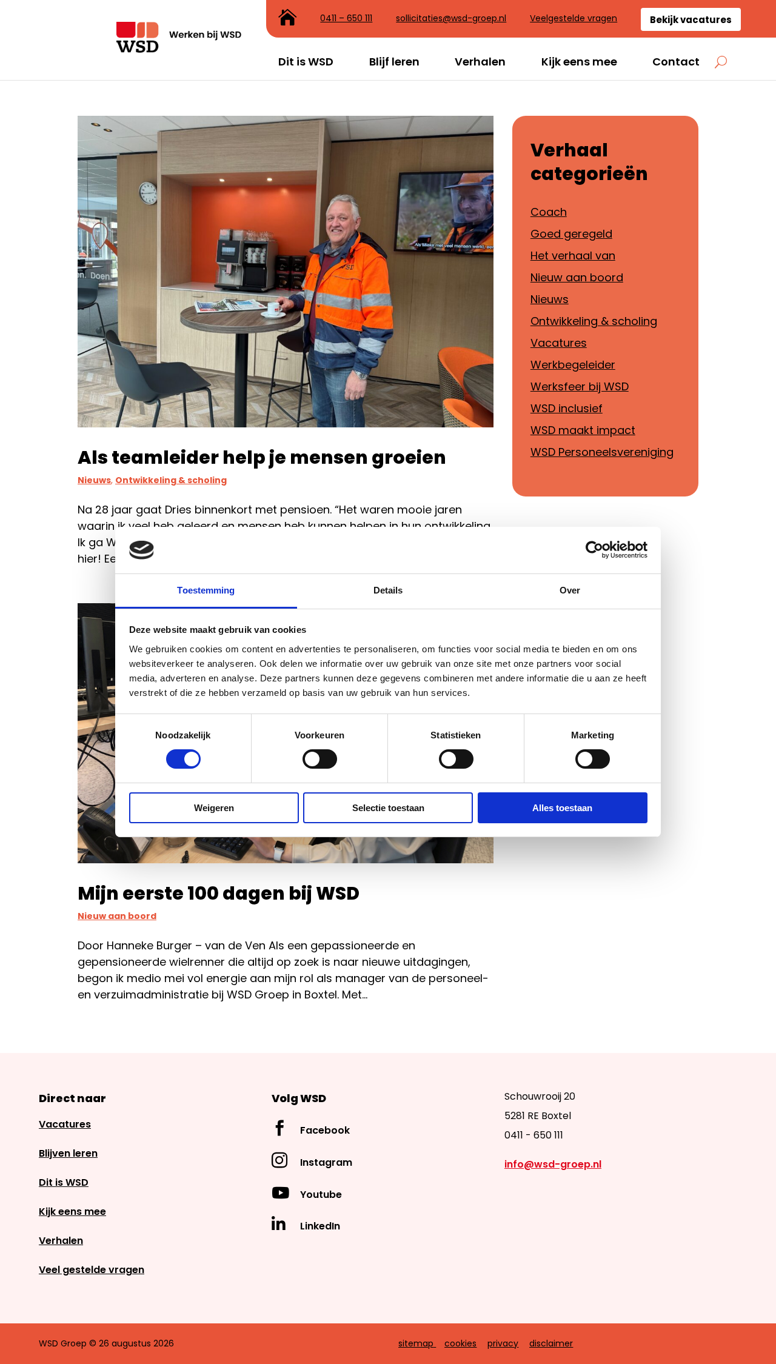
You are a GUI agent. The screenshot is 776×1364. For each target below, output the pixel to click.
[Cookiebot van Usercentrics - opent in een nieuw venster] (594, 550)
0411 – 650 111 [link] (346, 19)
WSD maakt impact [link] (582, 430)
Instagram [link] (326, 1162)
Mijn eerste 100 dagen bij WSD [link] (219, 893)
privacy (502, 1343)
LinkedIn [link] (320, 1226)
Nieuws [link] (94, 480)
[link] (179, 48)
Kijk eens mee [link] (579, 62)
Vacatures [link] (558, 342)
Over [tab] (570, 590)
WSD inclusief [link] (566, 408)
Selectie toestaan (388, 808)
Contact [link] (676, 62)
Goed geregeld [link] (571, 233)
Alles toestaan (562, 808)
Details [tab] (388, 590)
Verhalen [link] (480, 62)
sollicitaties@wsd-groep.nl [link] (451, 19)
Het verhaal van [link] (572, 255)
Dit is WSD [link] (305, 62)
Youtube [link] (321, 1195)
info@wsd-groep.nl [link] (552, 1164)
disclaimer (551, 1343)
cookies (460, 1343)
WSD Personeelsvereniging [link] (602, 452)
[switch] (320, 759)
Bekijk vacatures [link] (691, 19)
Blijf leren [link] (394, 62)
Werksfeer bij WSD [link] (579, 386)
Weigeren (214, 808)
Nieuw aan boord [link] (117, 916)
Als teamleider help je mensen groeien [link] (262, 457)
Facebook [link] (325, 1130)
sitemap (415, 1343)
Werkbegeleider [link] (572, 364)
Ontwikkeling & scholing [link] (171, 480)
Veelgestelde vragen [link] (573, 19)
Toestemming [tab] (206, 590)
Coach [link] (548, 211)
